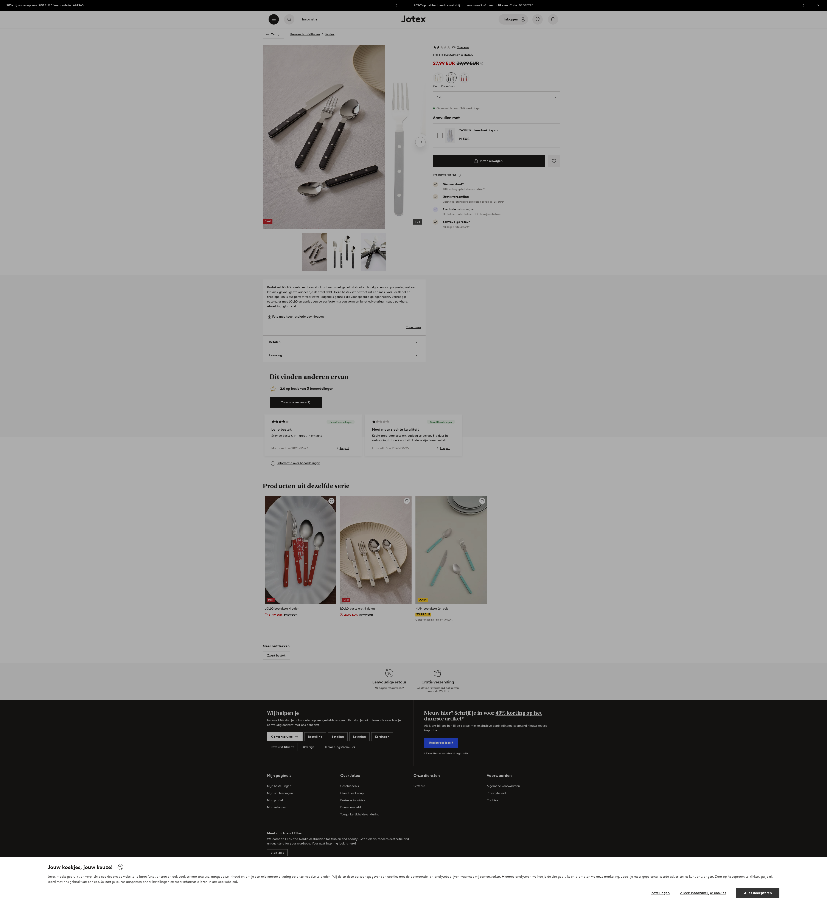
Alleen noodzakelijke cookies (703, 893)
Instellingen (660, 893)
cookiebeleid (227, 882)
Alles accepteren (758, 893)
